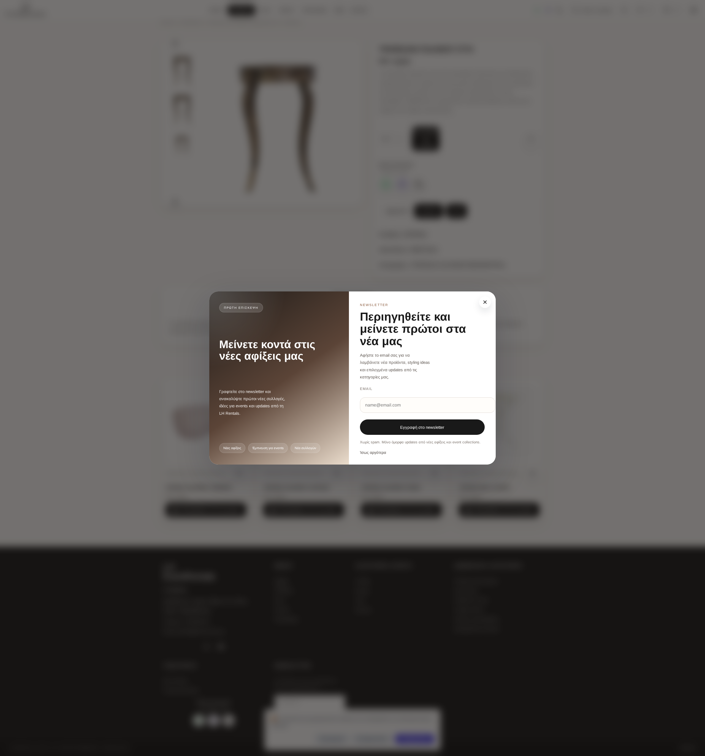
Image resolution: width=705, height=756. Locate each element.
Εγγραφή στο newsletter (422, 427)
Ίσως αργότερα (373, 452)
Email (366, 389)
